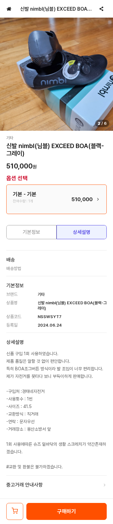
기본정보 (31, 232)
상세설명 (81, 232)
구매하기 (66, 511)
